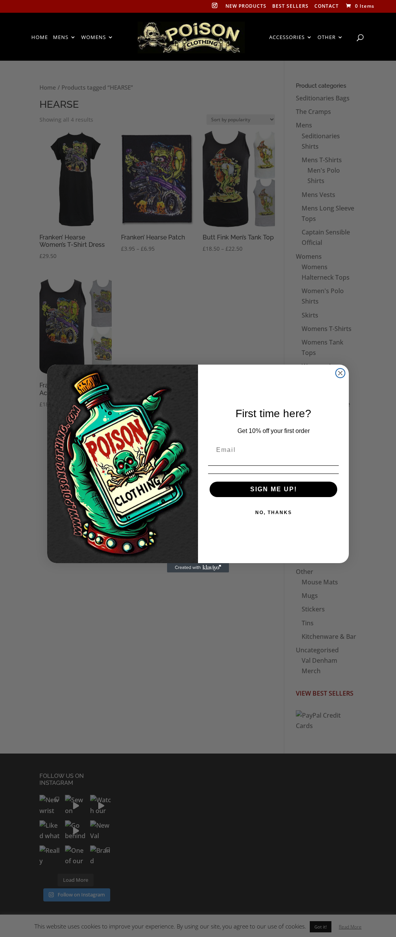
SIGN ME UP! (273, 489)
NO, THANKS (273, 512)
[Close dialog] (340, 373)
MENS (60, 37)
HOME (39, 37)
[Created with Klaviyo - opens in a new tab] (198, 567)
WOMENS (93, 37)
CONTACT (326, 6)
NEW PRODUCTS (245, 6)
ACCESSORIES (287, 37)
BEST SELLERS (290, 6)
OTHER (326, 37)
